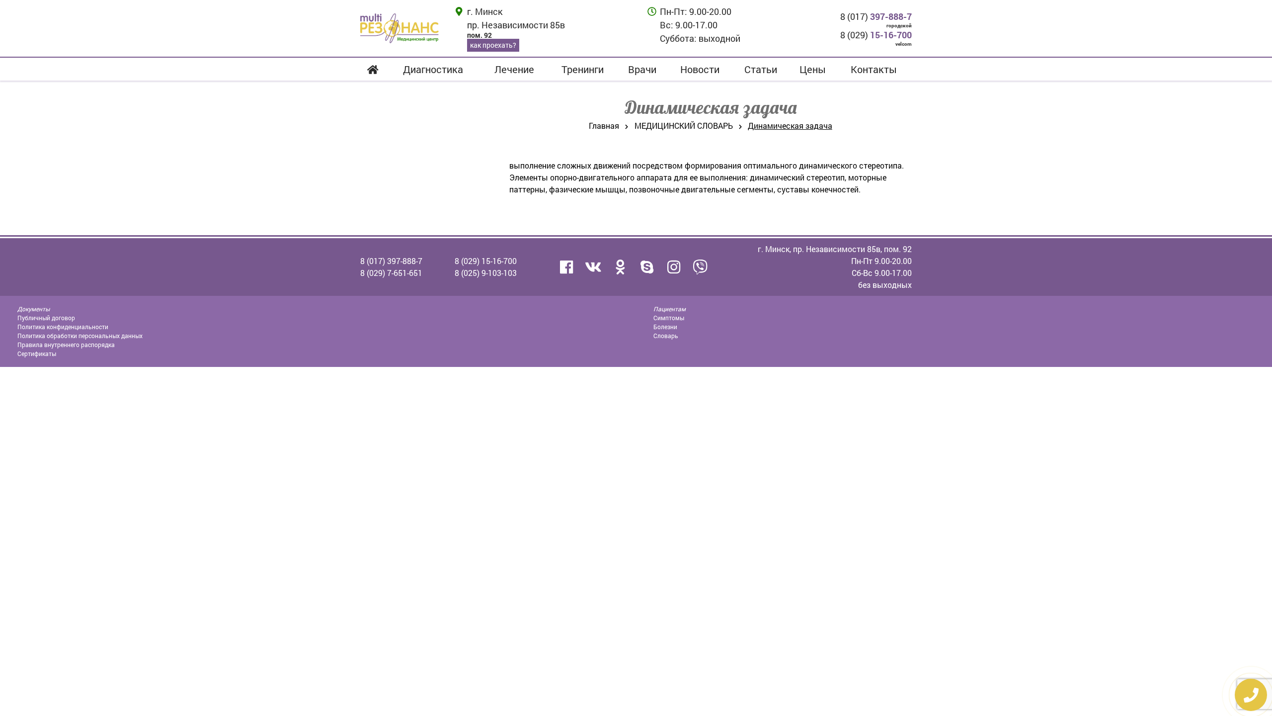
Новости (699, 69)
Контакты (874, 69)
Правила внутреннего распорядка (66, 345)
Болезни (665, 327)
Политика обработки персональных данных (80, 336)
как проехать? (493, 45)
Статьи (760, 69)
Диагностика (433, 69)
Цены (812, 69)
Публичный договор (46, 318)
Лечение (514, 69)
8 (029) (876, 35)
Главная (604, 125)
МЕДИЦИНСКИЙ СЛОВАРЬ (684, 125)
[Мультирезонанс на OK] (620, 267)
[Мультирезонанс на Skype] (647, 267)
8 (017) (876, 16)
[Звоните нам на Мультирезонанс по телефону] (701, 267)
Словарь (665, 336)
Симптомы (668, 318)
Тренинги (582, 69)
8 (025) (486, 273)
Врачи (642, 69)
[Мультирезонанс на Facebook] (566, 267)
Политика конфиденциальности (62, 327)
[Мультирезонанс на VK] (593, 267)
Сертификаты (36, 354)
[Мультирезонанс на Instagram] (674, 267)
